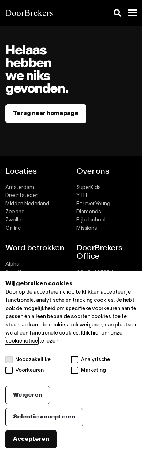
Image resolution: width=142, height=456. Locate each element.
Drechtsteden (22, 195)
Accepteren (31, 439)
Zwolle (13, 219)
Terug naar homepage (46, 113)
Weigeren (27, 395)
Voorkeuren (29, 370)
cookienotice (21, 340)
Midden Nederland (27, 203)
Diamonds (88, 211)
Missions (86, 228)
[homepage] (35, 12)
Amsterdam (19, 187)
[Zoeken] (117, 13)
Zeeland (15, 211)
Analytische (95, 359)
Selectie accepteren (44, 417)
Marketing (93, 370)
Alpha (12, 263)
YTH (81, 195)
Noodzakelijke (33, 359)
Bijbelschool (91, 219)
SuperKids (88, 187)
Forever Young (93, 203)
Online (13, 228)
